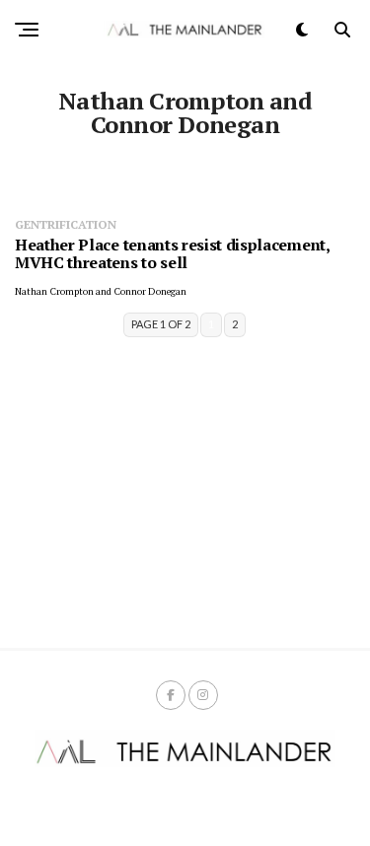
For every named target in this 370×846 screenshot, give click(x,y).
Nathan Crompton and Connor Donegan (100, 291)
